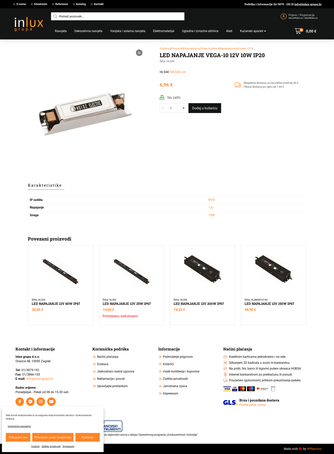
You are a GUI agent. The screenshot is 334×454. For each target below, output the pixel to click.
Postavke (88, 437)
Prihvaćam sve (18, 437)
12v (210, 207)
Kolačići (35, 446)
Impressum (68, 446)
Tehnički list (178, 72)
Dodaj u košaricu (204, 108)
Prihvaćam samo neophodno (52, 437)
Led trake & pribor (207, 48)
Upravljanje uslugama (19, 426)
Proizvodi (177, 48)
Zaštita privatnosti (51, 446)
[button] (305, 31)
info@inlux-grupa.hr (308, 4)
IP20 (211, 200)
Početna (165, 48)
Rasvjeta (189, 48)
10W (211, 215)
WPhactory (314, 449)
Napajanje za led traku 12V (236, 48)
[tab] (46, 185)
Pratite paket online (252, 405)
